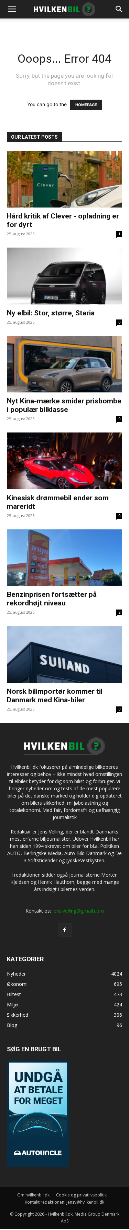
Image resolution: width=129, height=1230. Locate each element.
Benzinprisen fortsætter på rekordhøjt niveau (52, 598)
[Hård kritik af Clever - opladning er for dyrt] (64, 179)
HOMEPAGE (86, 104)
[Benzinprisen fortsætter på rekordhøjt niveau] (64, 557)
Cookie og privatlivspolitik (81, 1195)
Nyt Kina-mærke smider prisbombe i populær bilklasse (64, 405)
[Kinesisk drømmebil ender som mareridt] (64, 460)
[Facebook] (65, 930)
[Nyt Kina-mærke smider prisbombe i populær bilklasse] (64, 364)
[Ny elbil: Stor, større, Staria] (64, 276)
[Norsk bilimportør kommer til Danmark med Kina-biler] (64, 654)
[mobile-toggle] (12, 9)
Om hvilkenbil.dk (33, 1195)
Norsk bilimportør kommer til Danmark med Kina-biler (55, 695)
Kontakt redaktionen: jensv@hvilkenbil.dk (64, 1202)
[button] (119, 9)
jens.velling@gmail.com (78, 910)
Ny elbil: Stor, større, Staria (51, 313)
